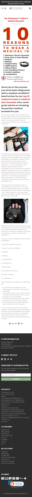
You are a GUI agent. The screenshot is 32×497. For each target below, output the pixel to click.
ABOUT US (4, 406)
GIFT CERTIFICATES (7, 394)
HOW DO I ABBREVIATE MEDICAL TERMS (15, 417)
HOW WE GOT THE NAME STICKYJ (12, 412)
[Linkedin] (19, 323)
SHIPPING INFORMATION (9, 408)
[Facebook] (2, 359)
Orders (4, 451)
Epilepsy (23, 165)
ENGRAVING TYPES (7, 392)
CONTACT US (5, 419)
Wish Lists (5, 459)
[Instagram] (5, 359)
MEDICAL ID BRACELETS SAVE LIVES (13, 414)
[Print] (13, 323)
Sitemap (4, 421)
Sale (3, 443)
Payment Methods (8, 457)
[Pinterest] (22, 323)
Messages (5, 453)
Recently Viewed (7, 461)
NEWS (3, 396)
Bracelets (5, 430)
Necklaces (5, 432)
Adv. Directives (7, 435)
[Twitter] (16, 323)
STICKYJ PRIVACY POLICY (9, 416)
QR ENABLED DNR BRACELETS (11, 398)
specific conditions (9, 165)
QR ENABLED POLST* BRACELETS (12, 400)
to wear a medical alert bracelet (15, 99)
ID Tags (4, 437)
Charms (4, 439)
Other (3, 441)
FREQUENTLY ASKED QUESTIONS (12, 410)
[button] (16, 14)
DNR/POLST (5, 434)
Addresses (5, 455)
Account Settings (8, 463)
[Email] (10, 323)
